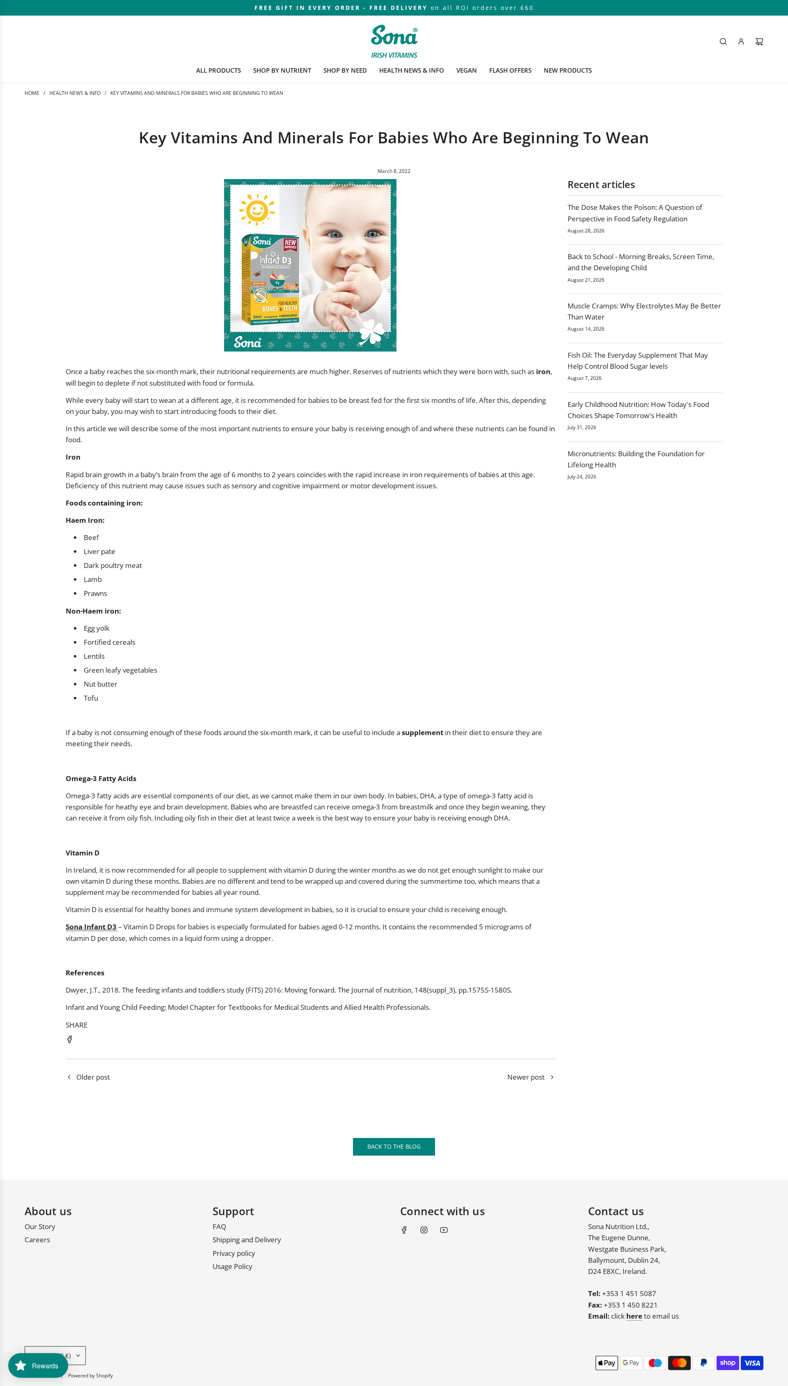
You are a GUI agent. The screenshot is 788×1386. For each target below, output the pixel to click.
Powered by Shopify (90, 1375)
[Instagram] (424, 1230)
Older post (93, 1077)
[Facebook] (404, 1230)
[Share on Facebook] (70, 1040)
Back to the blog (394, 1146)
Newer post (526, 1077)
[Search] (723, 41)
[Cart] (759, 41)
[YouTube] (444, 1230)
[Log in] (741, 41)
